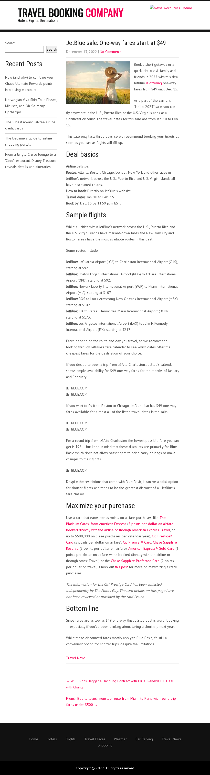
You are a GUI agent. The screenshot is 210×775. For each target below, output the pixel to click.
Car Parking (144, 739)
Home (33, 739)
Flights (71, 739)
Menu (192, 6)
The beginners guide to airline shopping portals (28, 141)
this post (121, 567)
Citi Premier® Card (137, 542)
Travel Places (94, 739)
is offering (154, 83)
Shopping (105, 745)
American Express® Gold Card (151, 548)
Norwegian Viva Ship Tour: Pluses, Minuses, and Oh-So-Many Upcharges (31, 105)
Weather (120, 739)
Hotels (52, 739)
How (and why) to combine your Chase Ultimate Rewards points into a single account (29, 83)
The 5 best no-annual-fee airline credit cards (30, 125)
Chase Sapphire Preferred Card (135, 560)
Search (10, 43)
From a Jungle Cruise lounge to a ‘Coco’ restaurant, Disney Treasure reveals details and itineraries (30, 160)
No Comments (110, 51)
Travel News (76, 658)
